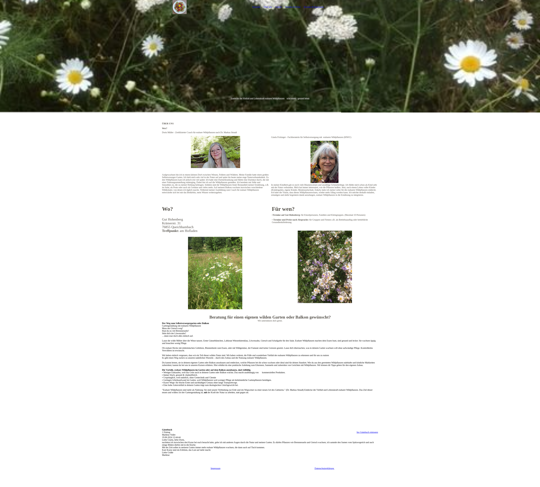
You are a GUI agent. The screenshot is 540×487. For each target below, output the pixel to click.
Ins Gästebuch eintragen (367, 432)
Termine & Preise (293, 7)
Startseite (256, 7)
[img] (179, 7)
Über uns (268, 7)
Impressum (215, 468)
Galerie (278, 7)
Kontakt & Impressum (314, 7)
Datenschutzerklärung (325, 468)
